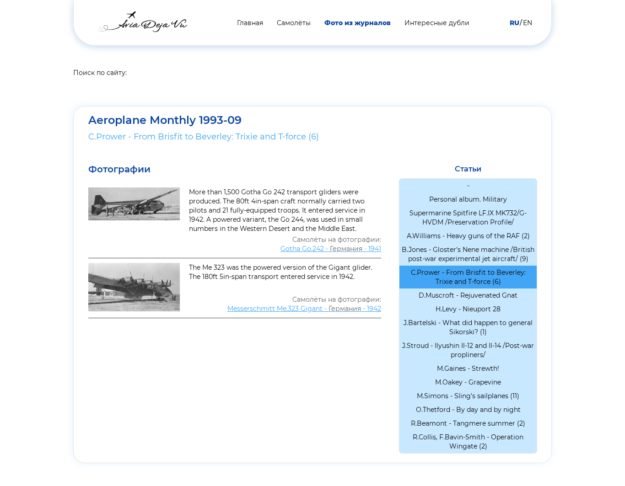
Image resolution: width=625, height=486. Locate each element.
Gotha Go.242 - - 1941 (330, 249)
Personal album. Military (468, 199)
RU (514, 23)
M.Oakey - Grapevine (468, 382)
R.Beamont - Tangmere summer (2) (468, 423)
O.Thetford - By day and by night (468, 410)
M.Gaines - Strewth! (468, 368)
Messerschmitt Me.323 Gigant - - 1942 (304, 308)
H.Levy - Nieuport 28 (468, 309)
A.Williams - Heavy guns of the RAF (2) (468, 236)
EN (527, 23)
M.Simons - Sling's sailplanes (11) (468, 396)
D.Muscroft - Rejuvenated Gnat (468, 295)
